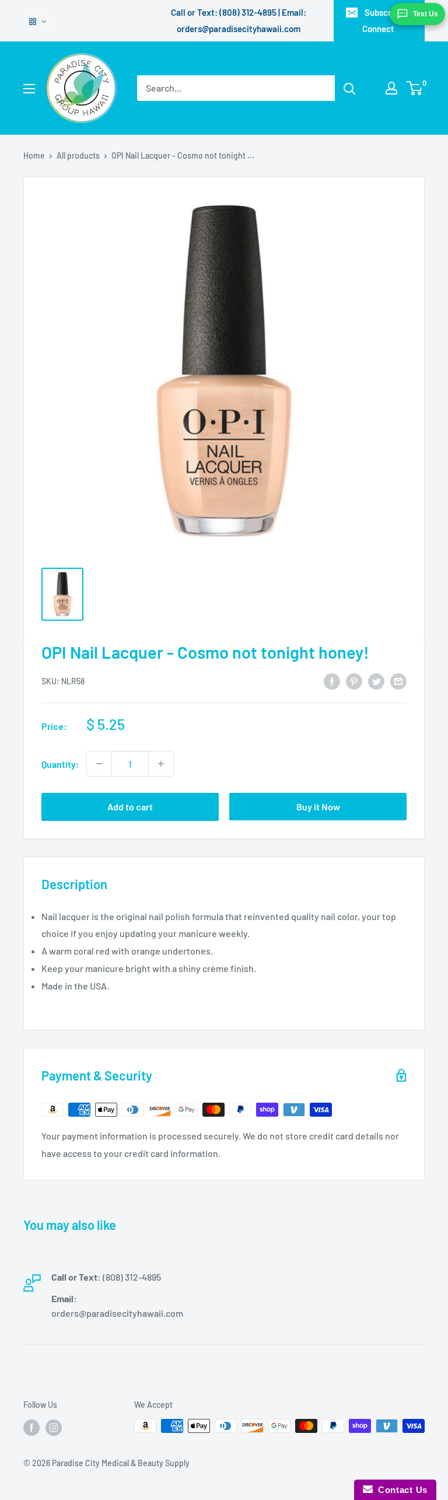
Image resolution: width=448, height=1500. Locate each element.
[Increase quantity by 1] (161, 763)
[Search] (349, 88)
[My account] (391, 88)
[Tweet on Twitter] (376, 681)
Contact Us (400, 1490)
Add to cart (130, 806)
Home (34, 155)
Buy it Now (318, 806)
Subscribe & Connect (386, 20)
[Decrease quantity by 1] (99, 763)
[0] (415, 88)
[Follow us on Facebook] (31, 1427)
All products (78, 155)
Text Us (425, 14)
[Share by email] (398, 681)
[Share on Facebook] (332, 681)
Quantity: (60, 764)
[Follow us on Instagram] (54, 1427)
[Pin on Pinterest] (354, 681)
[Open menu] (29, 88)
